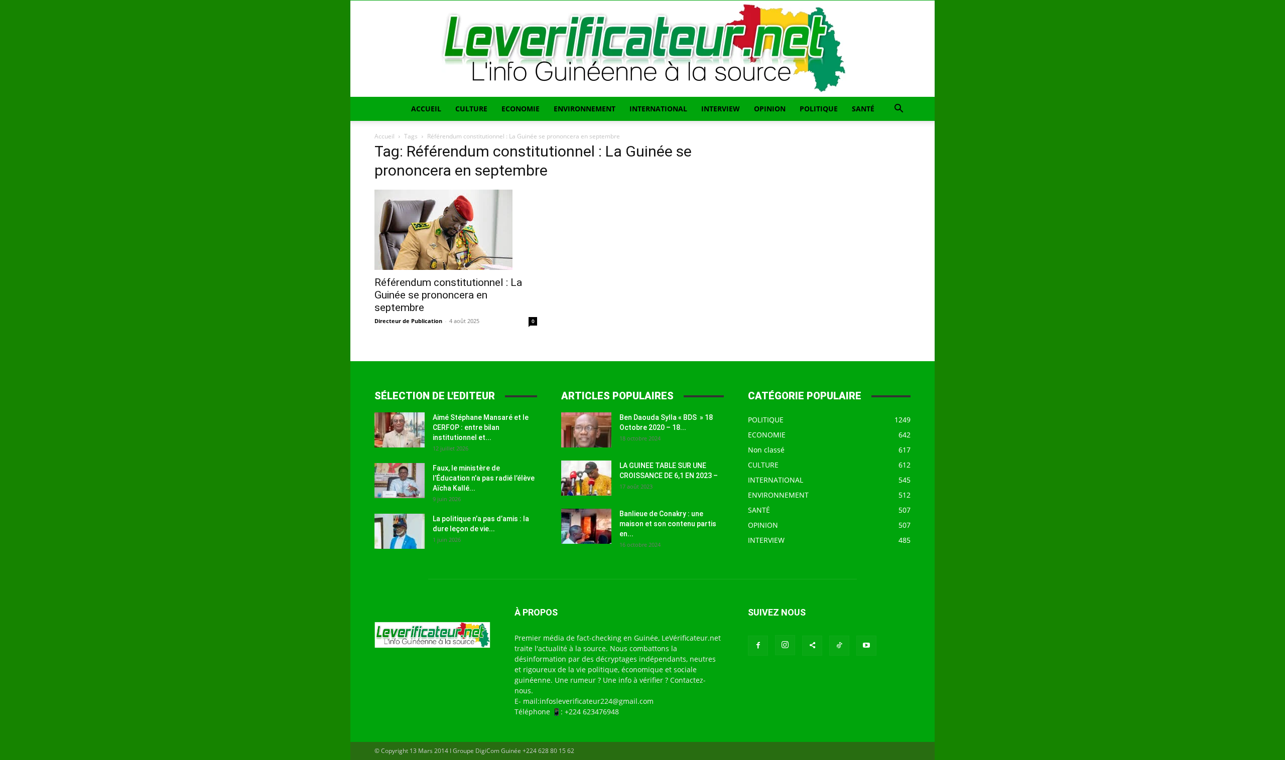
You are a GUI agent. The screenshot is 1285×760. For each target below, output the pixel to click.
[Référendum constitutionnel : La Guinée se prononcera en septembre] (455, 230)
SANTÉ (863, 108)
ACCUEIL (426, 108)
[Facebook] (758, 646)
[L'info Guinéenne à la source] (642, 49)
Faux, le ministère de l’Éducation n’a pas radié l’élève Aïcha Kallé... (484, 478)
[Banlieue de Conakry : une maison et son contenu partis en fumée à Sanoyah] (586, 526)
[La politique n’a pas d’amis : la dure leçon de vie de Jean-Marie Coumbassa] (399, 531)
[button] (898, 109)
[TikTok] (839, 646)
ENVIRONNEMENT (584, 108)
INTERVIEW (720, 108)
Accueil (384, 136)
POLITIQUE (819, 108)
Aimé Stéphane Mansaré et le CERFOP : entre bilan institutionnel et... (481, 427)
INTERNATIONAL (658, 108)
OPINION (770, 108)
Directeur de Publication (408, 321)
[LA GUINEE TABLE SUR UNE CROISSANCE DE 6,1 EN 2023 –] (586, 478)
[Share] (812, 646)
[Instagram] (785, 645)
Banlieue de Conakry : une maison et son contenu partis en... (667, 524)
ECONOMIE (520, 108)
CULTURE (471, 108)
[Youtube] (866, 646)
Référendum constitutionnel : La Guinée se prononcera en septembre (448, 295)
